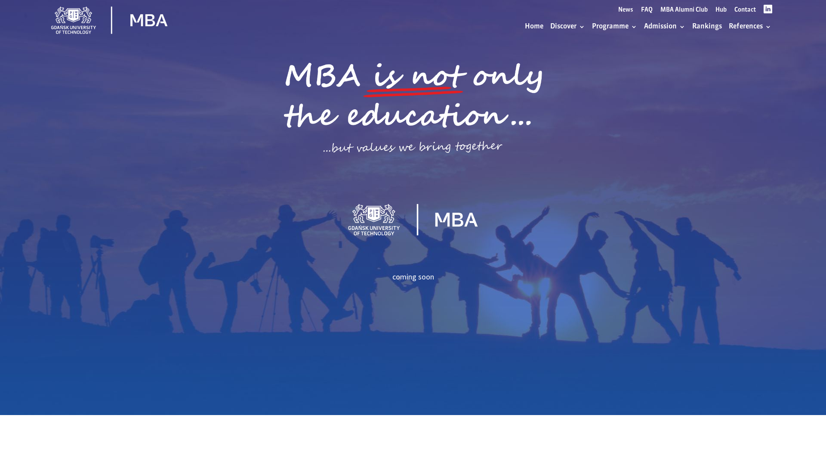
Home (534, 27)
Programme (610, 27)
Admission (660, 27)
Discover (563, 27)
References (746, 27)
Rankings (707, 27)
